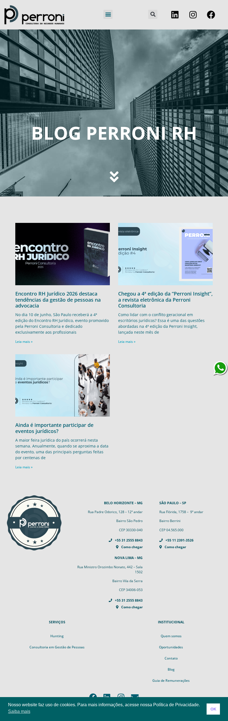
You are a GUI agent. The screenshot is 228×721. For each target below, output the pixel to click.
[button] (108, 14)
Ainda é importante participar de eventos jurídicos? (54, 428)
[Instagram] (193, 14)
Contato (171, 658)
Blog (171, 669)
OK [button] (213, 709)
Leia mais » (24, 341)
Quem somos (171, 636)
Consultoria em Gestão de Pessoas (57, 647)
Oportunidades (171, 647)
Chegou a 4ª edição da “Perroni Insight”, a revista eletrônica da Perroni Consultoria (165, 299)
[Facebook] (211, 14)
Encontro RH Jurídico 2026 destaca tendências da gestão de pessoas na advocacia (58, 299)
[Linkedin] (175, 14)
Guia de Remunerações (171, 680)
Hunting (57, 636)
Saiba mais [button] (19, 711)
